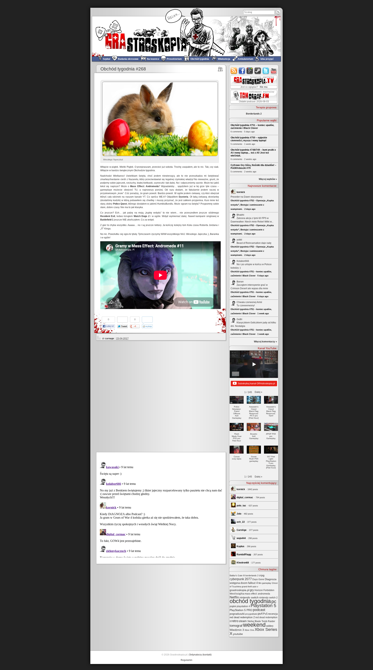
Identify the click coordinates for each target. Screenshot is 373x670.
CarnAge (242, 530)
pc (273, 601)
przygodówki (251, 614)
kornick (241, 192)
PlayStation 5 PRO (241, 610)
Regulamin (186, 660)
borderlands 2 (251, 575)
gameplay (266, 583)
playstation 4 (243, 606)
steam (257, 70)
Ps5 (265, 613)
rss (234, 70)
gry (252, 590)
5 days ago (262, 275)
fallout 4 (253, 582)
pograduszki (237, 613)
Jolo (239, 513)
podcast (259, 610)
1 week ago (263, 313)
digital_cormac (245, 497)
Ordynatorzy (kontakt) (200, 654)
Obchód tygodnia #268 (123, 69)
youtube (273, 70)
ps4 (260, 613)
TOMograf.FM (253, 97)
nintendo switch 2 (268, 597)
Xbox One (249, 630)
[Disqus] (162, 395)
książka (239, 593)
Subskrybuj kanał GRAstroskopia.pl (256, 383)
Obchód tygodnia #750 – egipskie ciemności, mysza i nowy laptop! (249, 139)
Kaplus (240, 546)
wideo (269, 625)
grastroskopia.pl (239, 590)
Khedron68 (243, 562)
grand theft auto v (250, 586)
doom (244, 582)
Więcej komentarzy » (265, 341)
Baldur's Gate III (237, 575)
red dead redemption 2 (242, 617)
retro (234, 621)
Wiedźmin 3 (237, 629)
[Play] (254, 364)
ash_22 (241, 522)
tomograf (236, 625)
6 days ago (262, 296)
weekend (254, 625)
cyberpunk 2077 (241, 579)
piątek (233, 606)
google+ (250, 70)
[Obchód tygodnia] (220, 69)
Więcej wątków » (268, 179)
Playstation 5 (263, 605)
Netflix (234, 597)
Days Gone (258, 579)
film (259, 583)
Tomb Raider (268, 621)
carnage (109, 338)
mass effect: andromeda (257, 593)
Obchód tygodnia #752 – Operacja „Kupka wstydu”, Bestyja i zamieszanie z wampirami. (252, 204)
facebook (242, 70)
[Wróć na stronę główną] (186, 36)
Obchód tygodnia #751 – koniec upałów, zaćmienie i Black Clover (252, 126)
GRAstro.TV (253, 82)
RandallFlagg (244, 554)
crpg (261, 575)
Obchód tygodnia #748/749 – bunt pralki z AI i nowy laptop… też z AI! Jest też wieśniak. (253, 152)
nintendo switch (249, 597)
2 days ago (249, 209)
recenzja (273, 614)
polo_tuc (241, 505)
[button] (258, 392)
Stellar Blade (254, 621)
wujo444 (241, 538)
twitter (265, 70)
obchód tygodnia (250, 601)
